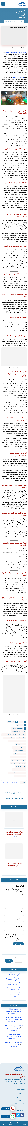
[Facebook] (22, 1115)
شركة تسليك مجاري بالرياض (19, 753)
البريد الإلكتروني (19, 919)
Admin (21, 721)
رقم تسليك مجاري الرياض (9, 737)
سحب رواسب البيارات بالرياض (19, 747)
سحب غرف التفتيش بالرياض (19, 750)
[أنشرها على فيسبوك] (19, 782)
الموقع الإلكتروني (19, 926)
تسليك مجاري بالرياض (21, 737)
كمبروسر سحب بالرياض (20, 766)
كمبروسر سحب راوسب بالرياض (19, 769)
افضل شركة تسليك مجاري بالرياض (18, 731)
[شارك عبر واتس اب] (5, 782)
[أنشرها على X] (17, 782)
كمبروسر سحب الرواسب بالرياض (18, 760)
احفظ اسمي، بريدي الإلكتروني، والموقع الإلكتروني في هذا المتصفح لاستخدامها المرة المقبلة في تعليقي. (13, 937)
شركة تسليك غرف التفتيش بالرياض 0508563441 (13, 979)
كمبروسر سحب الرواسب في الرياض (18, 763)
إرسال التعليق (18, 944)
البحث (14, 957)
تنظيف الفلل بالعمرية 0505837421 (14, 1042)
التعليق (22, 894)
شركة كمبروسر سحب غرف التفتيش (18, 756)
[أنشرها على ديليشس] (10, 782)
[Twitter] (18, 1115)
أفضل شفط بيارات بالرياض (17, 728)
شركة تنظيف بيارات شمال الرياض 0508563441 (13, 988)
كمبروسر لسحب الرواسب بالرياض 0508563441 (13, 983)
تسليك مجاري (20, 725)
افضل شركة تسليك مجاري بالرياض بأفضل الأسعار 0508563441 (13, 994)
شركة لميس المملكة (18, 77)
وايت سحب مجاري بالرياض (20, 775)
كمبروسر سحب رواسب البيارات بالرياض (16, 52)
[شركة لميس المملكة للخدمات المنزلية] (22, 4)
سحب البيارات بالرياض (20, 744)
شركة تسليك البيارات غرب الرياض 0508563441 (13, 974)
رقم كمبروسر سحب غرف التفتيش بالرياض (16, 740)
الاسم (22, 911)
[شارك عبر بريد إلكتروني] (3, 782)
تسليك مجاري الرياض (6, 734)
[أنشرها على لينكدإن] (8, 782)
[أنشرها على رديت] (12, 782)
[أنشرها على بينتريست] (14, 782)
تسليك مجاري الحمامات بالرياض (19, 734)
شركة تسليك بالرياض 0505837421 (14, 1025)
